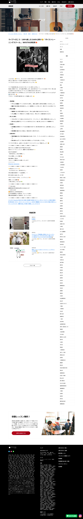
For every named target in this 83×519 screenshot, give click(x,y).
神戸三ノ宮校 (62, 352)
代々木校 (62, 157)
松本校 (61, 280)
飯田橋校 (62, 121)
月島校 (61, 123)
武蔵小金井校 (62, 216)
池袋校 (61, 198)
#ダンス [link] (41, 200)
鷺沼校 (61, 239)
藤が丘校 (62, 313)
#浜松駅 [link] (28, 200)
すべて (61, 41)
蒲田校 (61, 146)
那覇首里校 (62, 403)
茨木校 (61, 344)
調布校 (61, 211)
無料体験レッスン (62, 453)
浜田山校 (62, 188)
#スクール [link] (46, 200)
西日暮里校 (62, 131)
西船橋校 (62, 105)
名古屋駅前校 (62, 298)
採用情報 (60, 458)
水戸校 (61, 72)
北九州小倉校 (62, 383)
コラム (58, 2)
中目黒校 (62, 162)
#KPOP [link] (33, 202)
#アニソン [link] (29, 202)
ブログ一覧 (32, 265)
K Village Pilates (43, 515)
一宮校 (61, 319)
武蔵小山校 (62, 144)
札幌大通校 (62, 64)
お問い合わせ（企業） (63, 450)
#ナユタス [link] (10, 200)
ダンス (61, 46)
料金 (49, 2)
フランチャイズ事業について (64, 456)
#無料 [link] (26, 203)
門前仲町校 (62, 136)
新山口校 (62, 378)
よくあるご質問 (43, 454)
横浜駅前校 (62, 241)
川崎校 (61, 226)
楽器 (61, 49)
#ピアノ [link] (21, 202)
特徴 (45, 2)
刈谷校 (61, 295)
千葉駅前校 (62, 92)
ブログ (61, 6)
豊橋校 (61, 290)
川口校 (61, 82)
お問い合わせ (71, 2)
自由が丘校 (62, 159)
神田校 (61, 113)
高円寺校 (62, 185)
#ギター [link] (17, 202)
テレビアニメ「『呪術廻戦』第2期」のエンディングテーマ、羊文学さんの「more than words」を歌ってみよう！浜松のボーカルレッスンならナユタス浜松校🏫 (43, 236)
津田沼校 (62, 108)
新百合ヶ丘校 (62, 236)
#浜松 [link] (25, 200)
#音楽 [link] (50, 200)
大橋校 (61, 391)
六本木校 (62, 126)
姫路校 (61, 362)
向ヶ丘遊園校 (62, 231)
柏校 (61, 110)
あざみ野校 (62, 249)
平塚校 (61, 267)
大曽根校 (62, 308)
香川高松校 (62, 380)
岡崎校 (61, 293)
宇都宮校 (62, 74)
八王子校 (62, 218)
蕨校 (61, 85)
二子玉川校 (62, 172)
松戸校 (61, 98)
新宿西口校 (62, 180)
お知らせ (41, 453)
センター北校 (62, 247)
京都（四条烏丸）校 (64, 326)
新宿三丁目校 (62, 177)
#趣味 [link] (19, 203)
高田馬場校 (62, 190)
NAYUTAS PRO (49, 454)
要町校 (61, 200)
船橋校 (61, 103)
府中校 (61, 213)
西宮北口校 (62, 355)
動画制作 (41, 460)
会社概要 (60, 466)
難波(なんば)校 (63, 337)
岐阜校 (61, 283)
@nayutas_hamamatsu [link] (13, 164)
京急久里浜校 (62, 254)
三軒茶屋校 (62, 164)
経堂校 (61, 170)
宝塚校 (61, 357)
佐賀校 (61, 393)
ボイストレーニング (64, 44)
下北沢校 (62, 167)
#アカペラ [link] (41, 202)
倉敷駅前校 (62, 373)
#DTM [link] (45, 202)
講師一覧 (48, 6)
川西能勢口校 (62, 360)
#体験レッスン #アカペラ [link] (34, 203)
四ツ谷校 (62, 175)
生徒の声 (55, 6)
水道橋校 (62, 118)
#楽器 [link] (53, 200)
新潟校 (61, 270)
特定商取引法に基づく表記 (63, 461)
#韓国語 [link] (37, 202)
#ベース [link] (24, 202)
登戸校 (61, 234)
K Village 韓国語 (43, 514)
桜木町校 (62, 244)
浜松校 (10, 6)
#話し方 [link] (23, 203)
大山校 (61, 203)
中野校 (61, 182)
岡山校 (61, 370)
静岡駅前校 (62, 285)
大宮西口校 (62, 80)
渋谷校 (61, 154)
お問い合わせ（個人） (63, 448)
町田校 (61, 221)
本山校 (61, 311)
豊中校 (61, 339)
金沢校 (61, 275)
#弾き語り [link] (12, 202)
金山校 (61, 301)
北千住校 (62, 134)
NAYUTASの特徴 (43, 452)
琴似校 (61, 67)
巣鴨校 (61, 193)
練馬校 (61, 208)
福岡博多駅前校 (63, 385)
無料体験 (70, 6)
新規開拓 (33, 219)
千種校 (61, 306)
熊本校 (61, 398)
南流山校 (62, 95)
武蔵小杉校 (62, 224)
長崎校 (61, 396)
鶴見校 (61, 252)
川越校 (61, 87)
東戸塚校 (62, 262)
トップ (41, 2)
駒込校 (61, 195)
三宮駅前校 (62, 349)
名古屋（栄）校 (63, 303)
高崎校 (61, 77)
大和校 (61, 257)
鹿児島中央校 (62, 401)
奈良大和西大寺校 (63, 367)
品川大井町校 (62, 139)
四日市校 (62, 321)
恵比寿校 (62, 152)
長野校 (61, 277)
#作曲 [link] (49, 202)
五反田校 (62, 141)
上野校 (61, 128)
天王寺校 (62, 334)
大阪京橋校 (62, 331)
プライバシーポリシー (63, 464)
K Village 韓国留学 (50, 514)
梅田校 (61, 329)
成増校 (61, 205)
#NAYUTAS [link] (20, 200)
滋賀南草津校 (62, 324)
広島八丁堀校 (62, 375)
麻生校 (61, 62)
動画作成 (62, 52)
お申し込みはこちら (21, 433)
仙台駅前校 (62, 69)
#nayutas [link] (15, 200)
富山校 (61, 272)
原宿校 (61, 149)
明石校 (61, 365)
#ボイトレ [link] (37, 200)
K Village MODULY (50, 515)
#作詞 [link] (52, 202)
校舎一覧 (53, 2)
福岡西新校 (62, 388)
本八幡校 (62, 100)
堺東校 (61, 347)
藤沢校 (61, 265)
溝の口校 (62, 229)
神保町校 (62, 116)
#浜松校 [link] (32, 200)
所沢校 (61, 90)
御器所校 (62, 316)
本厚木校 (62, 260)
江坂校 (61, 342)
